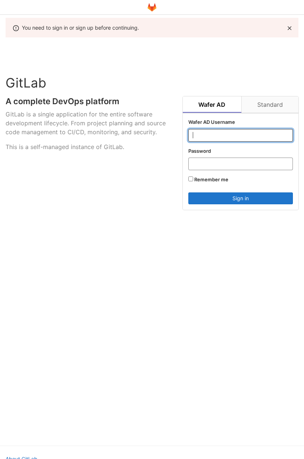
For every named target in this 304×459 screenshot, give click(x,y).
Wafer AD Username (211, 122)
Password (199, 151)
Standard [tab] (270, 104)
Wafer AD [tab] (211, 104)
